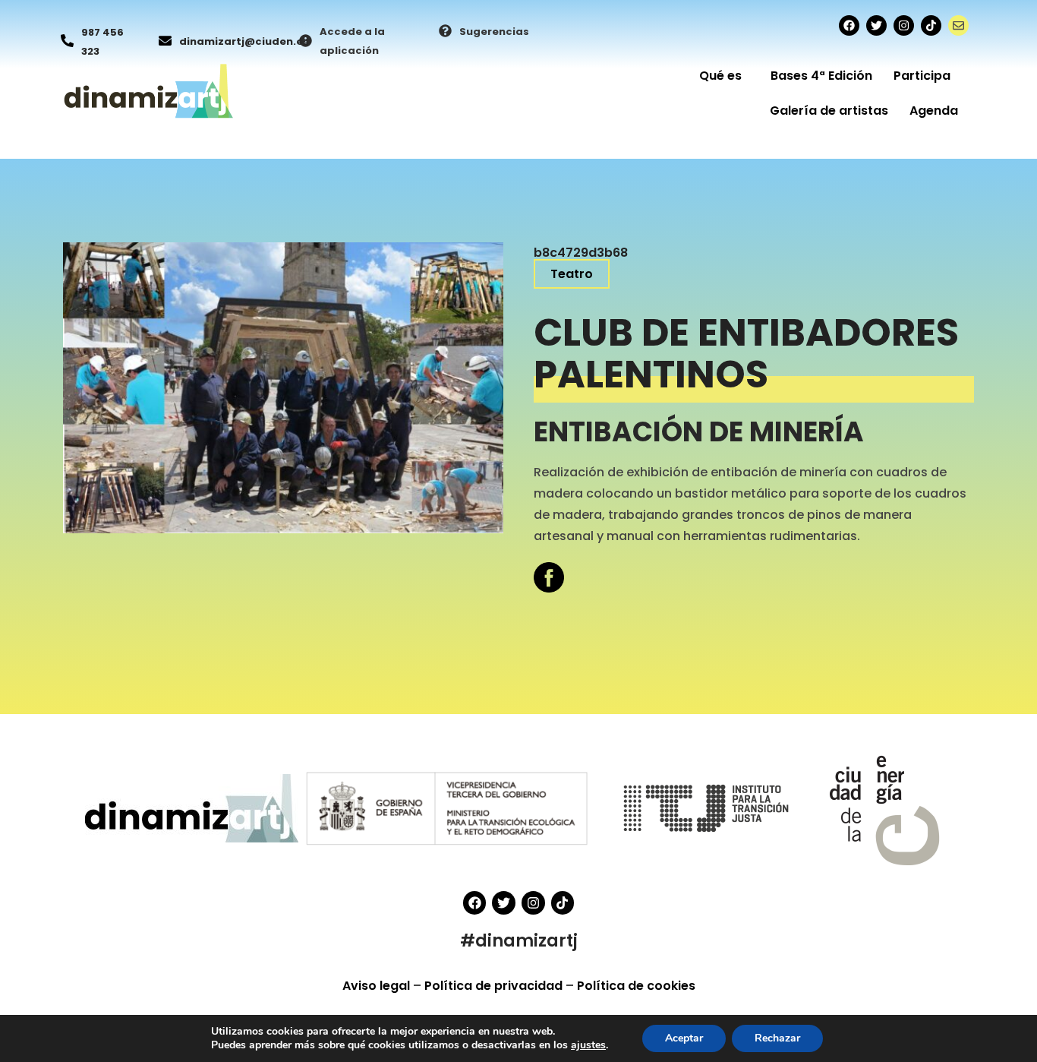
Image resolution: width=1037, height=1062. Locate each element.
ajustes (588, 1045)
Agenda (933, 110)
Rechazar (777, 1038)
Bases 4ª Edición (821, 75)
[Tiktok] (931, 25)
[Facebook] (849, 25)
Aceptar (684, 1038)
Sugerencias (494, 31)
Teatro (571, 274)
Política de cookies (636, 985)
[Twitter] (876, 25)
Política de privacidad (495, 985)
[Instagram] (904, 25)
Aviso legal (377, 985)
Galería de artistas (829, 110)
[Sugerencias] (445, 32)
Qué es (720, 75)
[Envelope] (958, 25)
